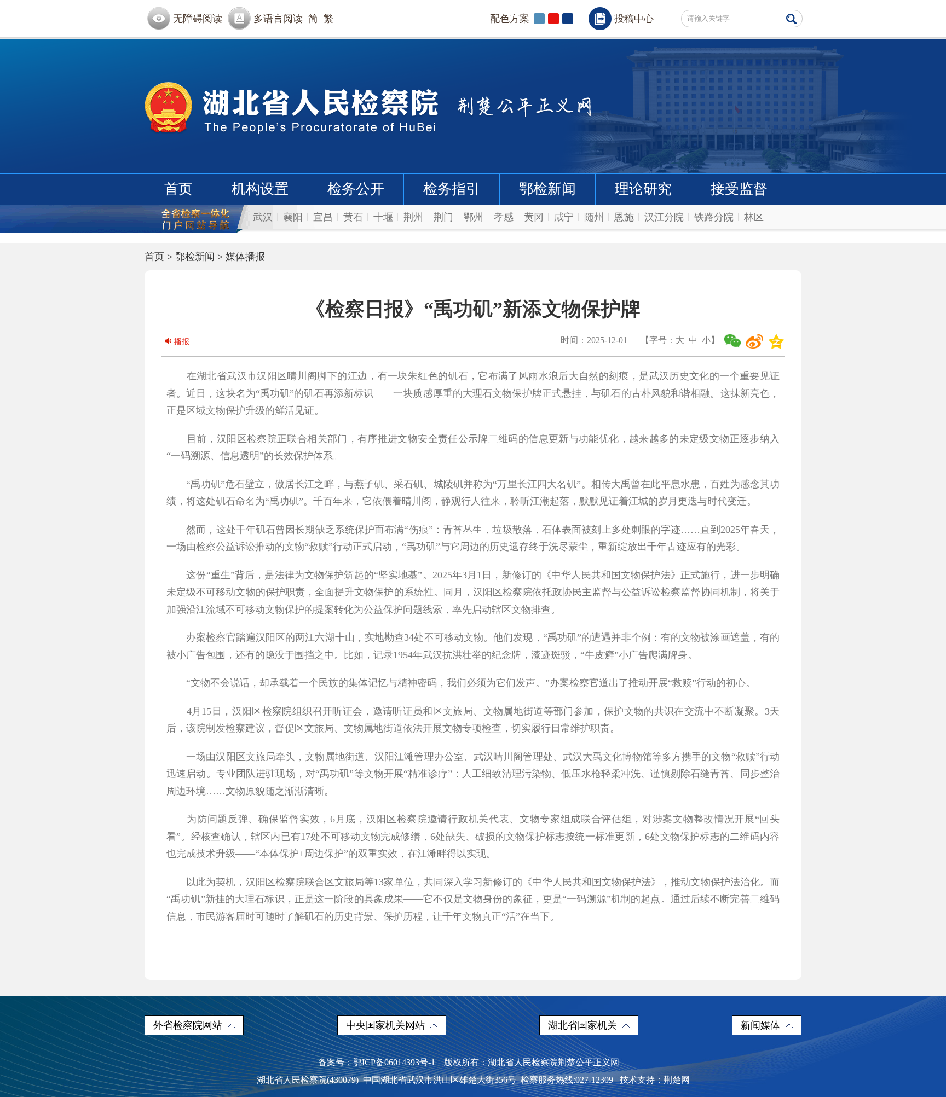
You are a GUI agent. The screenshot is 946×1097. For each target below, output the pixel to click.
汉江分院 (664, 217)
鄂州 (473, 217)
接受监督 (739, 189)
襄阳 (293, 217)
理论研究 (643, 189)
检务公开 (355, 189)
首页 (178, 189)
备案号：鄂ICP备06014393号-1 (376, 1062)
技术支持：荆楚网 (655, 1079)
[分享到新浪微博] (754, 341)
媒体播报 (245, 256)
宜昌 (323, 217)
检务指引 (451, 189)
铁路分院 (714, 217)
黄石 (353, 217)
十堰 (383, 217)
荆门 (443, 217)
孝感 (504, 217)
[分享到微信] (732, 341)
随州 (594, 217)
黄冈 (534, 217)
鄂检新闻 (547, 189)
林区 (754, 217)
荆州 (413, 217)
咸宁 (564, 217)
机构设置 (260, 189)
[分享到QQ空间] (776, 341)
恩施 (624, 217)
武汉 (263, 217)
